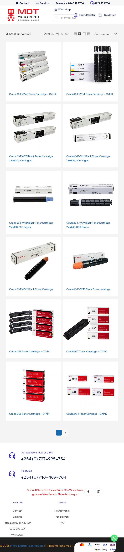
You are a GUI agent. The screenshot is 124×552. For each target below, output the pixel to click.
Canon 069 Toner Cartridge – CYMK (29, 351)
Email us (17, 516)
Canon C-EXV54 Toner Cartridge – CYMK (89, 93)
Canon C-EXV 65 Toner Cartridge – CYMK (32, 93)
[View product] (56, 46)
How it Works (62, 510)
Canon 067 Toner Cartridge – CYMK (86, 351)
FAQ (61, 522)
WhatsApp (17, 534)
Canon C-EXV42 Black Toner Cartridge (31, 289)
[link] (53, 34)
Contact (17, 510)
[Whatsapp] (114, 539)
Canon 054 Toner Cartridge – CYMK (86, 413)
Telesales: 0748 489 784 (17, 522)
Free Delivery (61, 516)
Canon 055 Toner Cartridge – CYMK (29, 413)
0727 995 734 (17, 528)
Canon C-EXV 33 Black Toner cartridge (88, 289)
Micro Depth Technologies (27, 545)
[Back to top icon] (108, 545)
